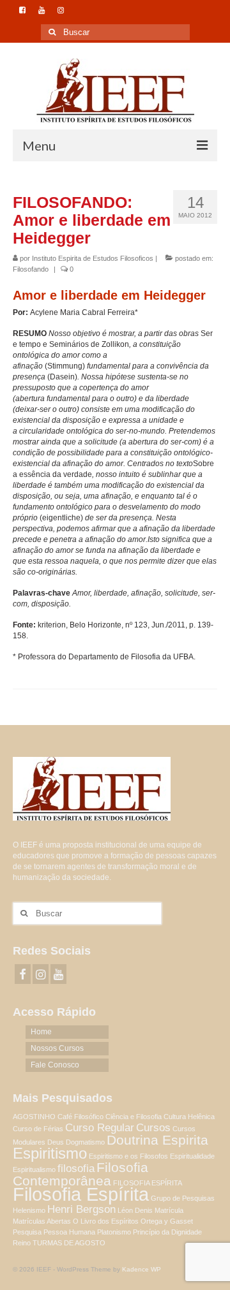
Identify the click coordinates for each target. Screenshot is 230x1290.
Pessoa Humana (69, 1232)
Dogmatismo (85, 1142)
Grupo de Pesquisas (183, 1198)
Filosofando (31, 269)
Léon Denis (135, 1210)
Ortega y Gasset (167, 1221)
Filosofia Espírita (81, 1194)
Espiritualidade (192, 1156)
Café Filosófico (80, 1116)
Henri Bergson (81, 1209)
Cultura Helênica (189, 1116)
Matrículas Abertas (42, 1221)
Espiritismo (50, 1153)
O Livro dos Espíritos (106, 1221)
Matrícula (169, 1210)
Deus (55, 1142)
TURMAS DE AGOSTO (69, 1243)
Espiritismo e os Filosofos (128, 1156)
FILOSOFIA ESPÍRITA (147, 1183)
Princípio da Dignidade (167, 1232)
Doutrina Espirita (157, 1139)
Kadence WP (141, 1269)
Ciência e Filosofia (133, 1116)
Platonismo (114, 1232)
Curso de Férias (38, 1128)
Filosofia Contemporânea (80, 1174)
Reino (22, 1243)
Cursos (153, 1128)
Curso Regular (99, 1128)
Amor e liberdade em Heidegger (109, 295)
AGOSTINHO (34, 1116)
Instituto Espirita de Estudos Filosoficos (92, 258)
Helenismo (29, 1210)
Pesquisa (27, 1232)
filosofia (76, 1168)
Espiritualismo (34, 1169)
